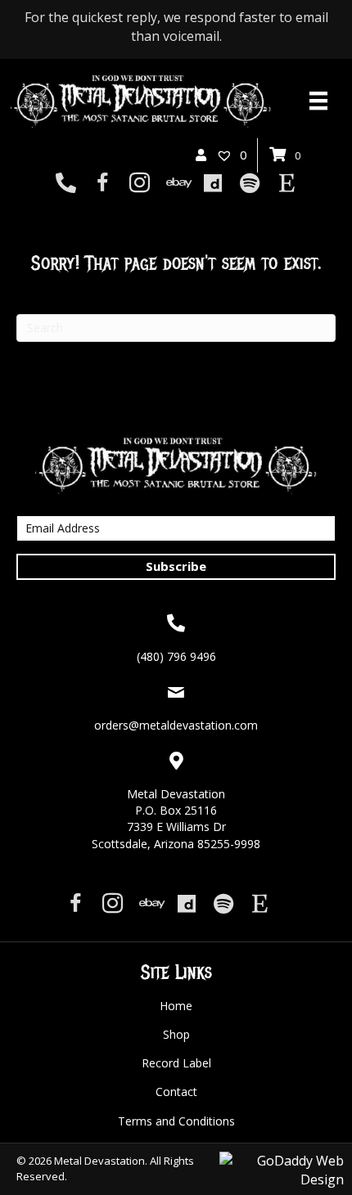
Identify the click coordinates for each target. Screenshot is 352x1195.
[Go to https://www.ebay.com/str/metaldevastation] (176, 184)
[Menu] (318, 100)
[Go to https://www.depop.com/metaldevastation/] (213, 184)
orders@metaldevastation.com (176, 725)
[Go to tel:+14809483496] (66, 184)
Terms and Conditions (176, 1121)
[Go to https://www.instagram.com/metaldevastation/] (139, 184)
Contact (176, 1091)
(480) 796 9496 (176, 656)
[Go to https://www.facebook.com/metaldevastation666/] (103, 184)
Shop (176, 1034)
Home (176, 1005)
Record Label (176, 1063)
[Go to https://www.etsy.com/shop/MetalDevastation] (287, 184)
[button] (176, 567)
